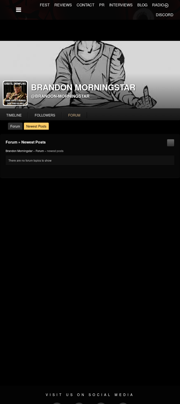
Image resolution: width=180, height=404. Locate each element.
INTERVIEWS (121, 5)
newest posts (36, 126)
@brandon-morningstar (60, 96)
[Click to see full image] (90, 75)
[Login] (166, 5)
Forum (15, 126)
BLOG (142, 5)
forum (74, 115)
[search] (170, 142)
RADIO (158, 5)
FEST (45, 5)
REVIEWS (63, 5)
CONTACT (85, 5)
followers (45, 115)
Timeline (14, 115)
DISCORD (164, 14)
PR (102, 5)
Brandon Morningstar (19, 151)
